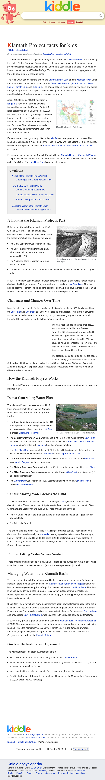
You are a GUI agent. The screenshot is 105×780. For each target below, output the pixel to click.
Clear (94, 15)
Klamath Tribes (43, 635)
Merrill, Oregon (21, 462)
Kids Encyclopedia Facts (18, 49)
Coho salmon (90, 611)
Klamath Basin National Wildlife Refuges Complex (67, 145)
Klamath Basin (76, 59)
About (29, 773)
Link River (77, 83)
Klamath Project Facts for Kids (22, 741)
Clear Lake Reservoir (61, 83)
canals (63, 501)
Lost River (88, 83)
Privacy (39, 773)
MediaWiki (81, 770)
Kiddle (10, 773)
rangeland (12, 103)
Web (44, 22)
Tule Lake (37, 86)
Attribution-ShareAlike (35, 737)
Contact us (50, 773)
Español (79, 22)
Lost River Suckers (33, 614)
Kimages (61, 22)
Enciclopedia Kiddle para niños (71, 773)
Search (100, 16)
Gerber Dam (20, 480)
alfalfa (54, 138)
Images (52, 22)
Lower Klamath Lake (17, 86)
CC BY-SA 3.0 (37, 767)
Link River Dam (37, 162)
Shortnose (31, 311)
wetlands (44, 534)
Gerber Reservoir (24, 484)
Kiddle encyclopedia (33, 734)
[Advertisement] (52, 32)
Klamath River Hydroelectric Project (57, 54)
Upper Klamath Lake (58, 79)
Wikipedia (42, 770)
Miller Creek (71, 472)
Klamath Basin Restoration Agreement (78, 620)
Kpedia (70, 22)
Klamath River (84, 79)
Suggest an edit (80, 748)
